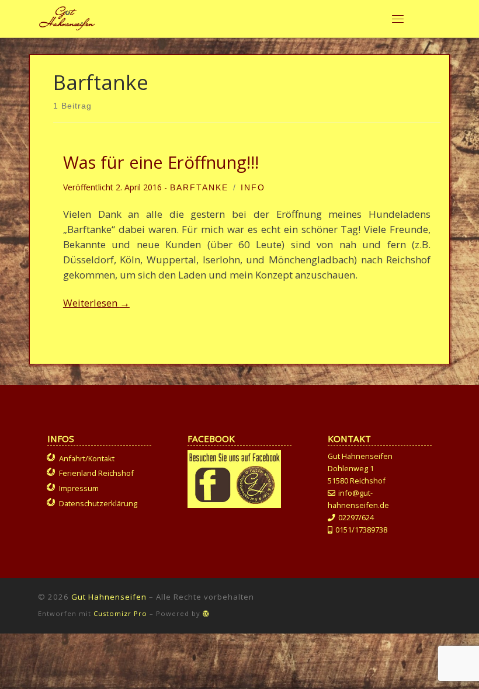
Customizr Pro (120, 613)
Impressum (79, 488)
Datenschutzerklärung (98, 503)
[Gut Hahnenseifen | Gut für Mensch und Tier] (67, 16)
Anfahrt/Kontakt (86, 458)
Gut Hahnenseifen (109, 596)
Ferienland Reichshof (96, 473)
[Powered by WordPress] (206, 613)
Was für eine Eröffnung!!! (161, 162)
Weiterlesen (96, 302)
